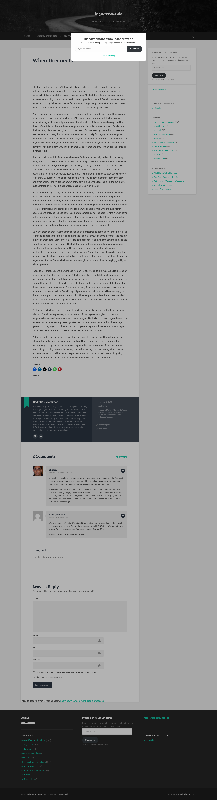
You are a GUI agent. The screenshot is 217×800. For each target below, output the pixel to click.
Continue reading (108, 56)
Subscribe (134, 49)
